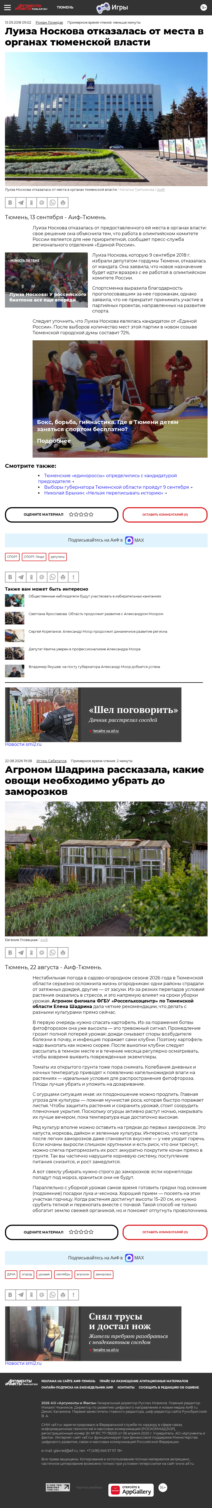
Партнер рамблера (89, 1487)
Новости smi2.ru (23, 744)
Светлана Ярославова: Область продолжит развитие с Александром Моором (96, 614)
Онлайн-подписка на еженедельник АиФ (77, 1387)
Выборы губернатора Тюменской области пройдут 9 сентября (116, 487)
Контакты (126, 1387)
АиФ (161, 190)
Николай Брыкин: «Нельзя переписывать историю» (103, 493)
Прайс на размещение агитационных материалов (144, 1381)
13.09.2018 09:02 (18, 22)
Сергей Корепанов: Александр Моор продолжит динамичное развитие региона (98, 631)
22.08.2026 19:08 (18, 761)
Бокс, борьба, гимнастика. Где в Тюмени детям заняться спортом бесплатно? (107, 426)
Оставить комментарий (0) (165, 515)
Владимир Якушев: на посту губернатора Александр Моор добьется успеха (94, 667)
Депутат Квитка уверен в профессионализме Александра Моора (85, 649)
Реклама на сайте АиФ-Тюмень (68, 1381)
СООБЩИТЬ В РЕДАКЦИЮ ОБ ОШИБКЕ (169, 1387)
